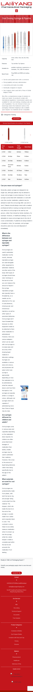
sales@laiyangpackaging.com (16, 586)
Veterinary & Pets (16, 664)
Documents (16, 614)
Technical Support (16, 611)
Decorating (16, 608)
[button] (16, 10)
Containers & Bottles (16, 631)
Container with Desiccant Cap (16, 637)
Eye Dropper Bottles (16, 634)
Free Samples (16, 618)
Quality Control (16, 669)
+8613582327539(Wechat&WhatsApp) (17, 583)
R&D (16, 604)
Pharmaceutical (16, 657)
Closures (16, 644)
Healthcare (16, 660)
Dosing (16, 641)
